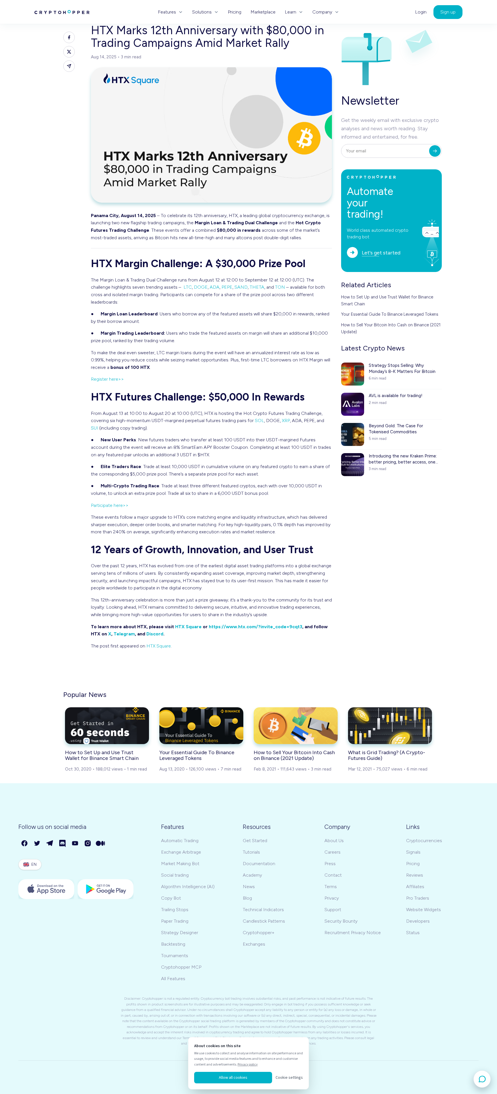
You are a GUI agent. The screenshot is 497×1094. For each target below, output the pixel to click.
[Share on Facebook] (69, 37)
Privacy (331, 898)
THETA (257, 287)
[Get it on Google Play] (105, 889)
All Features (173, 978)
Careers (332, 852)
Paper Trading (174, 921)
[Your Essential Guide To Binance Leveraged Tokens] (201, 725)
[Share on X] (69, 52)
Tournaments (174, 955)
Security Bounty (341, 921)
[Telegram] (50, 843)
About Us (334, 840)
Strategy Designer (179, 932)
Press (330, 863)
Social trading (175, 875)
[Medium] (100, 843)
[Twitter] (37, 843)
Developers (418, 921)
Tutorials (251, 852)
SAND (241, 287)
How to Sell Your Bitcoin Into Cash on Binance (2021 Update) (391, 328)
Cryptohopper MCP (181, 967)
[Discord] (62, 843)
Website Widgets (423, 909)
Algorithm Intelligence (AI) (188, 886)
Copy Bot (171, 898)
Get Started (255, 840)
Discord (154, 634)
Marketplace (263, 12)
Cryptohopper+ (258, 932)
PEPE (226, 287)
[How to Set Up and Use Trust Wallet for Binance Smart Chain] (107, 725)
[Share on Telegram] (69, 66)
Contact (333, 875)
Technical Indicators (263, 909)
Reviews (414, 875)
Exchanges (254, 944)
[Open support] (482, 1079)
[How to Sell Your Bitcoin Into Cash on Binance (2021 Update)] (296, 725)
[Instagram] (88, 843)
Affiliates (415, 886)
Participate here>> (110, 505)
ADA (214, 287)
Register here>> (107, 379)
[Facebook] (24, 843)
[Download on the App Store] (46, 889)
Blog (247, 898)
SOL (259, 420)
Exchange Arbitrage (181, 852)
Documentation (259, 863)
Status (413, 932)
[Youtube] (75, 843)
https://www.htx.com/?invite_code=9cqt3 (255, 626)
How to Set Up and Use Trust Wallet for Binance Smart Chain (387, 300)
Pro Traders (417, 898)
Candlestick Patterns (264, 921)
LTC (187, 287)
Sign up (448, 12)
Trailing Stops (174, 909)
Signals (413, 852)
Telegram (124, 634)
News (249, 886)
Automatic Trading (179, 840)
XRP (286, 420)
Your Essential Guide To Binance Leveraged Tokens (389, 314)
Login (421, 12)
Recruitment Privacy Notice (352, 932)
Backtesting (173, 944)
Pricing (234, 12)
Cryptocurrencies (424, 840)
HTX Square (188, 626)
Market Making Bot (180, 863)
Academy (252, 875)
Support (332, 909)
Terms (330, 886)
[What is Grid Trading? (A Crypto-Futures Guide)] (390, 725)
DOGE (201, 287)
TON (280, 287)
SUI (94, 428)
